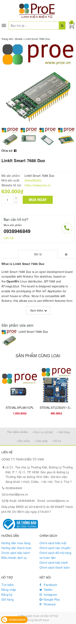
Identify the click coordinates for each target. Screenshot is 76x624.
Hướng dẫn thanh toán (16, 548)
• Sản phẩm (23, 441)
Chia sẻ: (7, 150)
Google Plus (51, 599)
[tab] (38, 254)
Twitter (48, 590)
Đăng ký (6, 594)
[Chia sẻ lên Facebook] (15, 150)
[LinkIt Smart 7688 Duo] (9, 338)
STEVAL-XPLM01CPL (20, 407)
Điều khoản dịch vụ (14, 558)
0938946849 (17, 230)
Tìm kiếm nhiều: (17, 432)
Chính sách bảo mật (53, 543)
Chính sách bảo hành (15, 553)
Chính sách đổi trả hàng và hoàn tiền (56, 555)
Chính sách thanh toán (55, 567)
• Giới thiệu (63, 432)
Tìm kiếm (7, 585)
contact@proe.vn (16, 494)
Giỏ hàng (7, 599)
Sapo (46, 620)
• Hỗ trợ (56, 441)
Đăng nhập (8, 590)
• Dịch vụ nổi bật (42, 432)
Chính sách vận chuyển (55, 548)
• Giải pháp (41, 441)
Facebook (50, 585)
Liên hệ (9, 238)
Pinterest (49, 604)
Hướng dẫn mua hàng (16, 543)
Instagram (50, 594)
